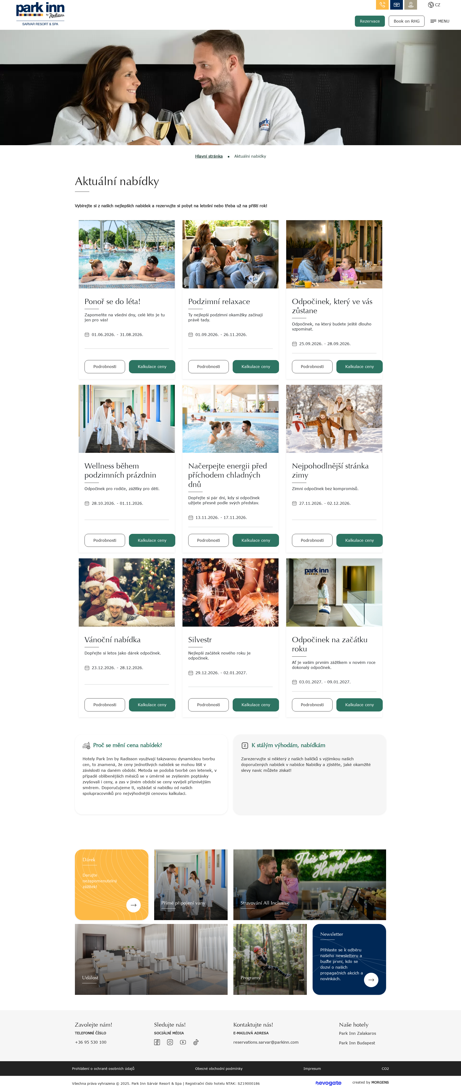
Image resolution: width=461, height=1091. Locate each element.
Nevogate (328, 1083)
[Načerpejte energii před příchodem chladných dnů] (230, 418)
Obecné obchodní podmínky (219, 1068)
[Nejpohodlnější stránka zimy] (334, 418)
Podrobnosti (104, 366)
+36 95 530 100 (90, 1042)
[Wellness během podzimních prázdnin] (127, 418)
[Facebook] (157, 1042)
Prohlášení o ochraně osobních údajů (103, 1068)
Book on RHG (406, 21)
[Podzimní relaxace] (230, 253)
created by (370, 1082)
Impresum (312, 1068)
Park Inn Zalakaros (357, 1033)
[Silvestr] (230, 592)
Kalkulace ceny (152, 366)
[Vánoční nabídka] (127, 592)
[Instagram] (170, 1042)
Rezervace (370, 21)
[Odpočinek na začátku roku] (334, 592)
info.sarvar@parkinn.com (396, 5)
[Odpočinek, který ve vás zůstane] (334, 253)
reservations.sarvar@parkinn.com (266, 1042)
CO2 (385, 1068)
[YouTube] (183, 1042)
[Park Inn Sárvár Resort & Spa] (40, 13)
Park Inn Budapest (357, 1043)
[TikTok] (196, 1042)
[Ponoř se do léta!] (127, 253)
